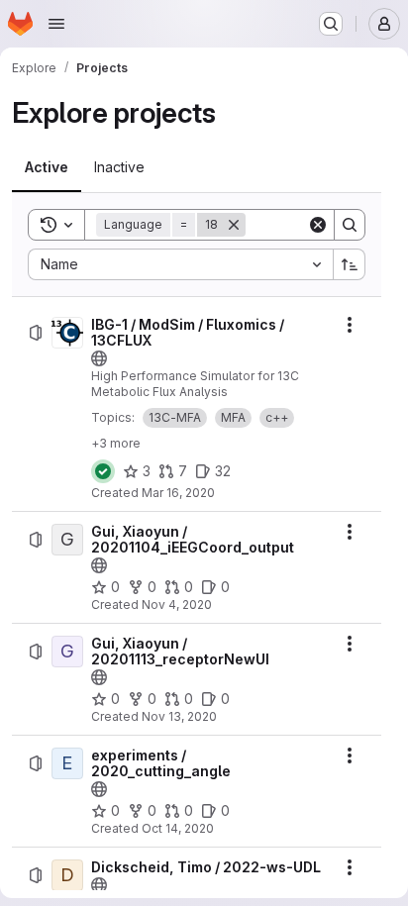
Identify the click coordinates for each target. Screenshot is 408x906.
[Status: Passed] (103, 471)
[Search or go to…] (331, 24)
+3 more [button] (116, 443)
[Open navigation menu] (56, 24)
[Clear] (318, 225)
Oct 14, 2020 (178, 828)
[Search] (349, 225)
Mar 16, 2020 (178, 492)
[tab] (46, 167)
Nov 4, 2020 (177, 604)
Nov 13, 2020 (179, 716)
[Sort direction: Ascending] (349, 264)
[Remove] (234, 225)
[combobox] (180, 264)
